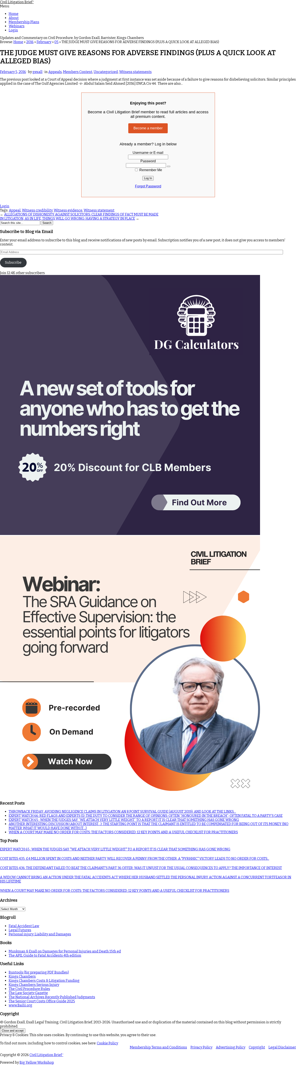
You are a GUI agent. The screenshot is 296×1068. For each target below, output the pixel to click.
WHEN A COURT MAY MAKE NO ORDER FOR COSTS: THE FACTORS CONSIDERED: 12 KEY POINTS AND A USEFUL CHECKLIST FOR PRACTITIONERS (123, 832)
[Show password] (168, 166)
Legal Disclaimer (282, 1047)
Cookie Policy (107, 1043)
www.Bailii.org (20, 1005)
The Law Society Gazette (28, 993)
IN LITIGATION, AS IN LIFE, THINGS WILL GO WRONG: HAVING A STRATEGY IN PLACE (67, 218)
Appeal (15, 210)
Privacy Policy (201, 1047)
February (44, 42)
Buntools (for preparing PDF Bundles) (39, 972)
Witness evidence (68, 210)
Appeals (55, 72)
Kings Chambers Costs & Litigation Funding (44, 981)
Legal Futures (20, 930)
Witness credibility (37, 210)
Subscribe (13, 262)
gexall (37, 72)
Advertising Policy (230, 1047)
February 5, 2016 (13, 72)
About (14, 18)
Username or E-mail (148, 152)
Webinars (16, 26)
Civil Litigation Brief (17, 2)
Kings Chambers (22, 976)
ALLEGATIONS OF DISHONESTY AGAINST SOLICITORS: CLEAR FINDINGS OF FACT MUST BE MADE (81, 214)
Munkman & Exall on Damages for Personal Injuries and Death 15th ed (65, 951)
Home (13, 14)
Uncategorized (106, 72)
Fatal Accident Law (24, 926)
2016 (30, 42)
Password (148, 161)
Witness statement (99, 210)
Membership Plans (24, 22)
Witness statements (135, 72)
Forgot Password (148, 186)
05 (56, 42)
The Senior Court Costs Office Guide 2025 (42, 1001)
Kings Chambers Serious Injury (34, 985)
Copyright (257, 1047)
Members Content (77, 72)
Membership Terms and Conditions (158, 1047)
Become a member (148, 128)
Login (13, 30)
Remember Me (150, 170)
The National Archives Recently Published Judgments (52, 997)
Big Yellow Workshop (37, 1062)
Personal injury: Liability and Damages (40, 934)
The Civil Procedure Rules (29, 989)
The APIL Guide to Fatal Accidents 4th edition (45, 955)
